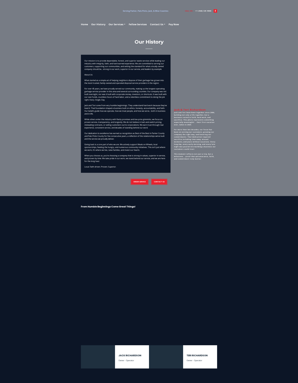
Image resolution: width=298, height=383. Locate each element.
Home (84, 24)
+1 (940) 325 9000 (203, 11)
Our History (98, 24)
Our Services (116, 24)
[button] (215, 11)
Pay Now (174, 24)
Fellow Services (138, 24)
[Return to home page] (99, 11)
